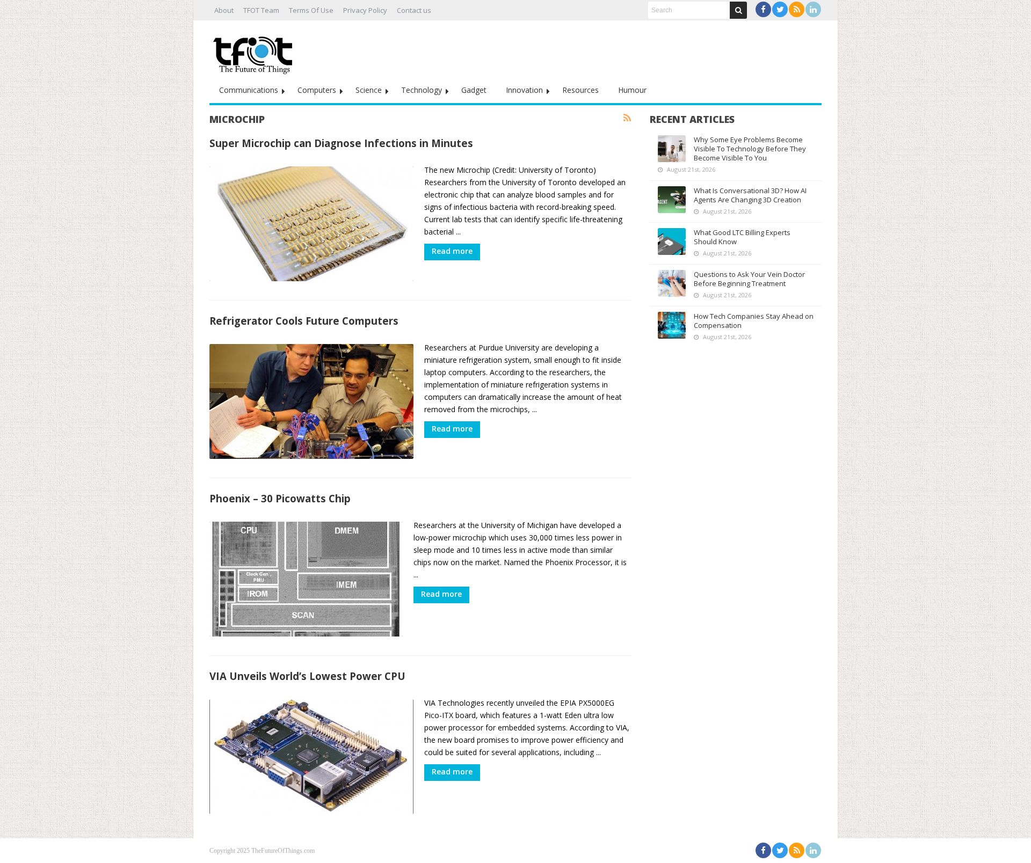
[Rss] (796, 9)
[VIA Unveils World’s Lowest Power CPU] (311, 756)
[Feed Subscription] (627, 118)
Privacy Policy (365, 10)
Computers (316, 90)
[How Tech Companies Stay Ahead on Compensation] (672, 325)
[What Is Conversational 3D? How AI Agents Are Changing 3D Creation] (672, 199)
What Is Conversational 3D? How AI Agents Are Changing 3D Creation (750, 195)
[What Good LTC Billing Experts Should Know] (672, 241)
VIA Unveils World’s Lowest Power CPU (307, 676)
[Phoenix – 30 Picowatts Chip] (306, 579)
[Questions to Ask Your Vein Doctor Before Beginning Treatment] (672, 283)
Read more (452, 251)
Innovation (524, 90)
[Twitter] (780, 9)
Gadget (474, 90)
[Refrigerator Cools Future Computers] (311, 401)
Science (368, 90)
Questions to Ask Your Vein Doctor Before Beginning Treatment (749, 278)
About (224, 10)
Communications (248, 90)
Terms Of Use (311, 10)
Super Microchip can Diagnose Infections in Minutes (341, 143)
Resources (580, 90)
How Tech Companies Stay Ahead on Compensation (754, 320)
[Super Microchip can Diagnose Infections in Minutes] (311, 223)
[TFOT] (255, 51)
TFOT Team (261, 10)
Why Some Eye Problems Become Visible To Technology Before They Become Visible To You (750, 149)
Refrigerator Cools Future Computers (303, 320)
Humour (632, 90)
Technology (421, 90)
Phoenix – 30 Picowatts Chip (280, 498)
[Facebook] (763, 9)
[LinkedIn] (813, 9)
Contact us (414, 10)
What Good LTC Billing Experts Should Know (742, 237)
